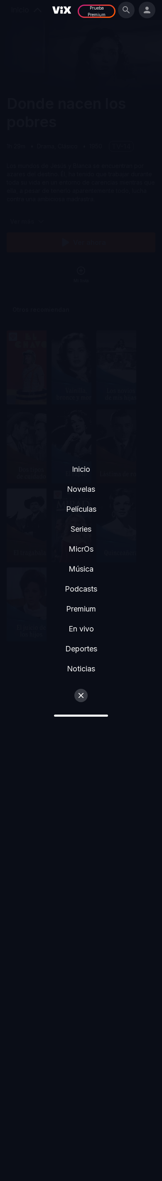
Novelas (81, 489)
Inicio (81, 469)
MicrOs (81, 549)
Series (81, 529)
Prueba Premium (97, 11)
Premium (81, 608)
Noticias (81, 668)
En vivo (81, 628)
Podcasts (81, 588)
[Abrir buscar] (126, 10)
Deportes (81, 648)
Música (81, 569)
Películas (81, 509)
